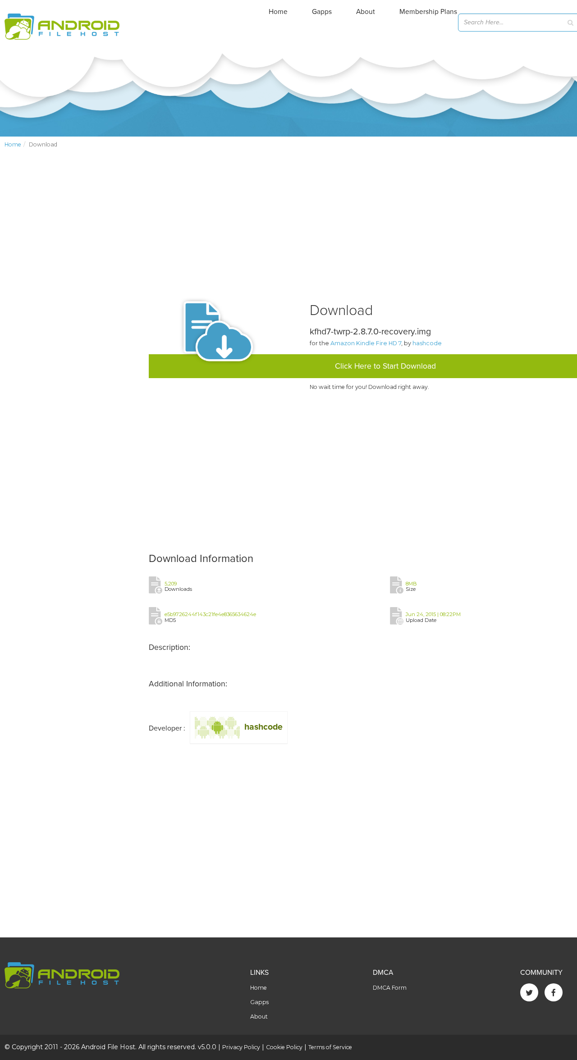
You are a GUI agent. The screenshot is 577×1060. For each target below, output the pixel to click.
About (365, 12)
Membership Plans (428, 12)
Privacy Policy (241, 1047)
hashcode (427, 343)
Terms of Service (330, 1047)
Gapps (322, 12)
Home (278, 12)
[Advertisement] (72, 304)
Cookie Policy (284, 1047)
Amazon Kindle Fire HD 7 (365, 343)
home (13, 144)
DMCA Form (390, 987)
